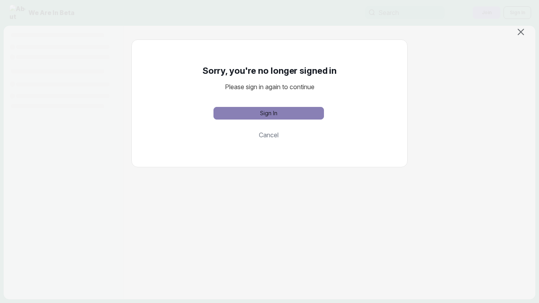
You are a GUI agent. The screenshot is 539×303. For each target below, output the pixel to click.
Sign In (268, 113)
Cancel (269, 135)
